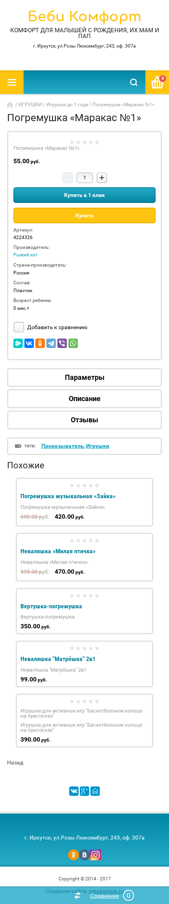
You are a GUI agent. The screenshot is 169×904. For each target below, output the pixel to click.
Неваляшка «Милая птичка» (58, 551)
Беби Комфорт (84, 16)
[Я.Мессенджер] (18, 343)
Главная (10, 104)
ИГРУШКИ (30, 104)
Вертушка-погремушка (51, 606)
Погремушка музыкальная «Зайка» (68, 496)
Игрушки (97, 446)
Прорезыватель (62, 446)
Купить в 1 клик (84, 195)
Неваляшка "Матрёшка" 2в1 (58, 659)
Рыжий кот (25, 255)
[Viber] (62, 343)
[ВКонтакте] (29, 343)
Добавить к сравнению (56, 327)
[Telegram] (51, 343)
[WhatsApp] (73, 343)
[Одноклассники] (40, 343)
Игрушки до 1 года (67, 104)
